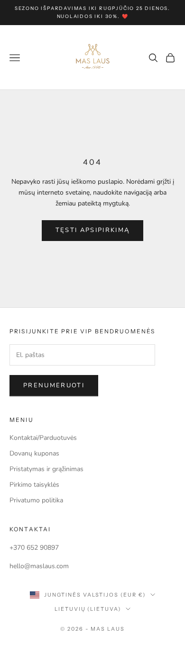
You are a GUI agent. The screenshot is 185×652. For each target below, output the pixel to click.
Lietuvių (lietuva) (88, 609)
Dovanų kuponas (34, 453)
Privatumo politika (36, 500)
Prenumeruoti (53, 385)
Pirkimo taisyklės (34, 484)
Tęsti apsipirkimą (93, 230)
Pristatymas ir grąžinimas (46, 468)
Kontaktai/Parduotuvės (43, 437)
